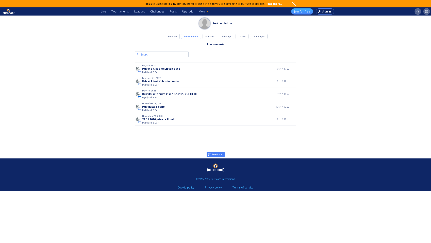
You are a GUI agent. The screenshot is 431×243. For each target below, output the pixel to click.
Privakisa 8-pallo (153, 107)
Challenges (157, 11)
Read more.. (274, 4)
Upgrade (187, 11)
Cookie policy (186, 187)
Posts (173, 11)
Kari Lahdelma (222, 23)
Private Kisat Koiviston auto (161, 69)
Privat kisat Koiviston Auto (160, 81)
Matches (209, 36)
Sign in (326, 11)
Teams (242, 36)
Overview (172, 36)
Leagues (139, 11)
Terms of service (242, 187)
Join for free (302, 11)
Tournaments (120, 11)
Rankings (226, 36)
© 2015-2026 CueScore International (216, 179)
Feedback (217, 154)
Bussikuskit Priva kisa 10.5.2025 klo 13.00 (169, 94)
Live (103, 11)
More (202, 11)
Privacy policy (213, 187)
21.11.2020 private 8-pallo (159, 119)
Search (145, 54)
